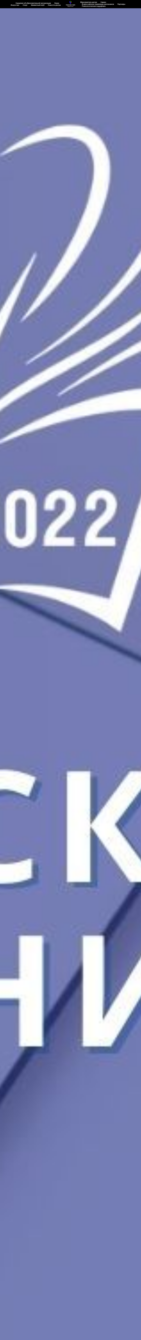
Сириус (103, 2)
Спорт (25, 5)
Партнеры (121, 4)
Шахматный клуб (37, 5)
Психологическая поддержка (93, 6)
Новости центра (54, 5)
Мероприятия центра (88, 2)
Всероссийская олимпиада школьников (98, 4)
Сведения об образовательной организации (33, 3)
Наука (56, 3)
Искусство (15, 5)
